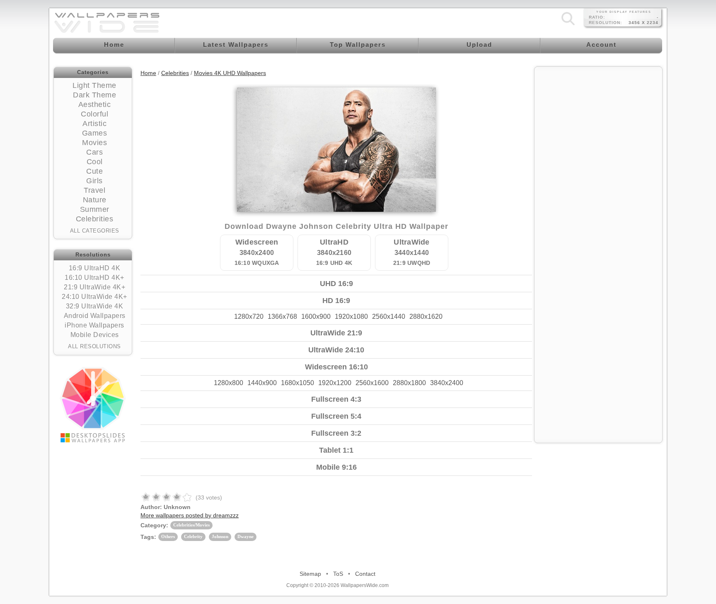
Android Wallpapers (95, 315)
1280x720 (249, 316)
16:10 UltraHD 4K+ (94, 277)
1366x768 (282, 316)
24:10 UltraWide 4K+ (94, 296)
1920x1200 (334, 382)
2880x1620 (426, 316)
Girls (94, 181)
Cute (94, 171)
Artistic (94, 123)
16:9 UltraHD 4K (95, 268)
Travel (94, 190)
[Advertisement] (598, 123)
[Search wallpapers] (568, 25)
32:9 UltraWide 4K (94, 306)
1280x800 (228, 382)
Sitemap (310, 573)
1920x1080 (351, 316)
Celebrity (193, 536)
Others (168, 536)
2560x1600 (372, 382)
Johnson (220, 536)
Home (148, 73)
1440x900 (262, 382)
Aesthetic (94, 104)
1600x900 (316, 316)
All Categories (94, 231)
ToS (338, 573)
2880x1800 (409, 382)
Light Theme (94, 85)
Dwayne (245, 536)
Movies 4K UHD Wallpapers (230, 73)
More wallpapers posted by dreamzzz (189, 515)
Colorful (94, 114)
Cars (94, 152)
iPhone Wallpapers (94, 325)
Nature (94, 200)
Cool (95, 162)
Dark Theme (94, 95)
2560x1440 (388, 316)
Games (94, 133)
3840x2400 (446, 382)
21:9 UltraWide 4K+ (94, 287)
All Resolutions (94, 346)
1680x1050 (297, 382)
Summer (94, 209)
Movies (94, 142)
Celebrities (95, 219)
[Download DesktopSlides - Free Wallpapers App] (93, 404)
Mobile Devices (94, 334)
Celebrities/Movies (191, 524)
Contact (365, 573)
